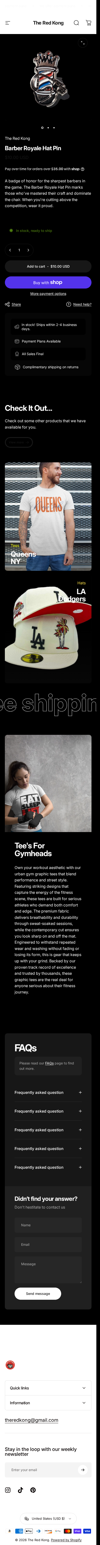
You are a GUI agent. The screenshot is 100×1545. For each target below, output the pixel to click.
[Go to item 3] (54, 128)
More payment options (48, 293)
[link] (19, 442)
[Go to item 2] (48, 128)
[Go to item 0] (42, 128)
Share (16, 304)
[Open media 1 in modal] (83, 43)
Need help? (82, 304)
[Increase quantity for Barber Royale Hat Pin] (28, 250)
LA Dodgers (72, 595)
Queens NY (23, 558)
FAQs (49, 1063)
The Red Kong (48, 23)
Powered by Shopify (66, 1540)
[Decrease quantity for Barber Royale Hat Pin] (10, 250)
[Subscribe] (83, 1470)
